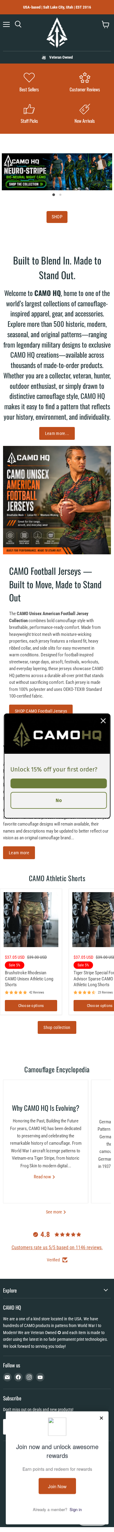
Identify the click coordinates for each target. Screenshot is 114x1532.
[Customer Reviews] (85, 83)
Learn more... (57, 433)
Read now (43, 1177)
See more (54, 1211)
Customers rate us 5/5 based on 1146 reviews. (57, 1247)
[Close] (103, 720)
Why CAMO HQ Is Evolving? (45, 1108)
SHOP (57, 217)
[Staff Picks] (29, 114)
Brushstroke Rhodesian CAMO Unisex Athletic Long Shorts (29, 978)
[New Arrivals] (85, 114)
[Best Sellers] (29, 83)
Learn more (19, 852)
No (59, 800)
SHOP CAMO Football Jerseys (41, 711)
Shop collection (56, 1027)
